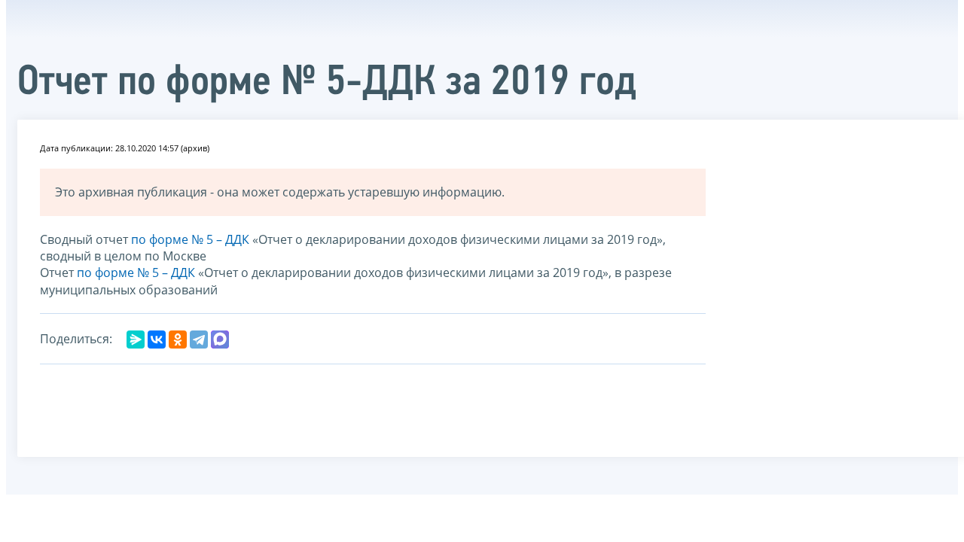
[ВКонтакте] (157, 339)
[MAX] (220, 339)
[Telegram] (199, 339)
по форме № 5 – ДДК (190, 239)
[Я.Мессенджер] (136, 339)
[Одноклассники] (178, 339)
